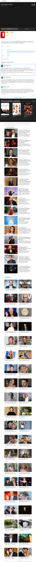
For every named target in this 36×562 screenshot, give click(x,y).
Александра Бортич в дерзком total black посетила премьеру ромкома (24, 248)
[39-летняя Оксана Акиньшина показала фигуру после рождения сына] (25, 469)
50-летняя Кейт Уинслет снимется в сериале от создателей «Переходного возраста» (24, 180)
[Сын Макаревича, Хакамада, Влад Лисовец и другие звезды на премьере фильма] (25, 328)
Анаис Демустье (14, 51)
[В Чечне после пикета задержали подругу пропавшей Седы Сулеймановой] (25, 371)
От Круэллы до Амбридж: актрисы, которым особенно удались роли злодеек (24, 267)
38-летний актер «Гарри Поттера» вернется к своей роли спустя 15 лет (24, 170)
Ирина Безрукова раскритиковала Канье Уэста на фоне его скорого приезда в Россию (24, 229)
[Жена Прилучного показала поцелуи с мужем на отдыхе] (11, 554)
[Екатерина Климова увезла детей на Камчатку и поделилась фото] (11, 413)
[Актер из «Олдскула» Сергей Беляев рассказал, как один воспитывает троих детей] (25, 356)
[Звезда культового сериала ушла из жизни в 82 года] (25, 526)
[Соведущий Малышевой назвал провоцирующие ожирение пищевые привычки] (25, 314)
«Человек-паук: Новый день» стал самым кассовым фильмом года (24, 141)
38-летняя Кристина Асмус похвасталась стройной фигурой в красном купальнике (24, 209)
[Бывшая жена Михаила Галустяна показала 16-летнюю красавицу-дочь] (11, 300)
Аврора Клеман (32, 51)
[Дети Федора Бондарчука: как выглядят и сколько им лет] (25, 300)
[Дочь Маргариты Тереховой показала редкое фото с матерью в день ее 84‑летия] (11, 441)
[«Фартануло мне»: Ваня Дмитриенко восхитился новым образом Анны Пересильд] (11, 469)
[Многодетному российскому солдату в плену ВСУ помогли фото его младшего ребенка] (25, 286)
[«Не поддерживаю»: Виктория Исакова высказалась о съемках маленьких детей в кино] (11, 371)
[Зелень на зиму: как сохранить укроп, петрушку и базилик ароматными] (11, 526)
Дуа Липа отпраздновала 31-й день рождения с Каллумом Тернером (24, 238)
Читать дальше (3, 73)
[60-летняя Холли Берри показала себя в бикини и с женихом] (25, 498)
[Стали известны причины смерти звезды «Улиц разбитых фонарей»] (25, 512)
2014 (6, 33)
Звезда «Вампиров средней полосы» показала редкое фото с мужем (24, 219)
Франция (8, 53)
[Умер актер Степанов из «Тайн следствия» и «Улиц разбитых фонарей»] (25, 441)
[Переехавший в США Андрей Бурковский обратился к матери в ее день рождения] (11, 286)
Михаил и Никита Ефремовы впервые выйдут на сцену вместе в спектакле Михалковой (24, 132)
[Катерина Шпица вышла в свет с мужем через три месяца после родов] (11, 328)
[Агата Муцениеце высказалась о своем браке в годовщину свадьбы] (25, 554)
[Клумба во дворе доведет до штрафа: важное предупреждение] (25, 413)
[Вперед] (34, 101)
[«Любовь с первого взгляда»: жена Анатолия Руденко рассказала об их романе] (25, 399)
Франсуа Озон (9, 49)
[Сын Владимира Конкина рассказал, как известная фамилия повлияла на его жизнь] (11, 314)
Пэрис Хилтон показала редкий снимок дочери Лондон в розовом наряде (24, 190)
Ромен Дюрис (9, 51)
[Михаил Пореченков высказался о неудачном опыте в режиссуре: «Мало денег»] (11, 540)
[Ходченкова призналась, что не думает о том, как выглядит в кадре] (25, 483)
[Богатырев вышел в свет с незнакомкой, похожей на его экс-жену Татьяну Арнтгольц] (11, 427)
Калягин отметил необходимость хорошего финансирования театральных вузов (23, 200)
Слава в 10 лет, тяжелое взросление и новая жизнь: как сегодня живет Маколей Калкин (24, 258)
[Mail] (3, 1)
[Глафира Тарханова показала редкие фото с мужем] (25, 455)
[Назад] (32, 101)
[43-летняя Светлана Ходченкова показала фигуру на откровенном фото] (11, 385)
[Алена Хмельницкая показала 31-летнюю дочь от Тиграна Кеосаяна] (11, 399)
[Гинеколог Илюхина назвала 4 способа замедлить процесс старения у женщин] (11, 455)
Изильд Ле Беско (26, 51)
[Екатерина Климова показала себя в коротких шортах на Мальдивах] (25, 427)
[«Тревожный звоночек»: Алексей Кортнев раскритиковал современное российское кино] (25, 342)
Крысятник (26, 116)
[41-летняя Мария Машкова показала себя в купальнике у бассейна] (25, 540)
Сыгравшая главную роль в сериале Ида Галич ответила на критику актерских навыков (24, 161)
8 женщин (14, 116)
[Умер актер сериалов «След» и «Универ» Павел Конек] (25, 385)
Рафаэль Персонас (21, 51)
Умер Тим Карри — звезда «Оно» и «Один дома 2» (23, 151)
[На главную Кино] (5, 1)
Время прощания (4, 116)
